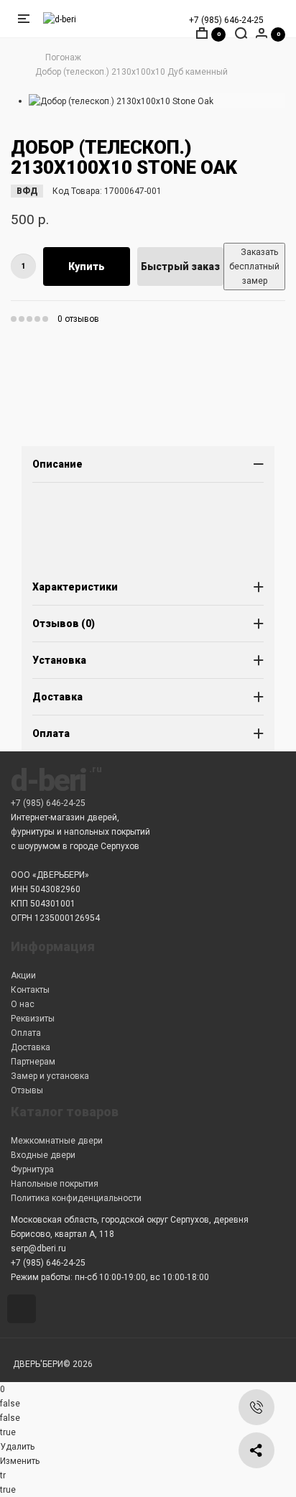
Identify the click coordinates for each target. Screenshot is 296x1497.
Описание (57, 464)
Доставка (57, 697)
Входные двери (43, 1155)
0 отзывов (78, 319)
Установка (59, 660)
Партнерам (33, 1062)
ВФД (27, 191)
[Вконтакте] (24, 1310)
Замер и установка (50, 1076)
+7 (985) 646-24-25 (226, 20)
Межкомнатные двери (57, 1141)
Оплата (51, 733)
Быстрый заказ (180, 266)
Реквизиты (33, 1019)
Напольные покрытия (54, 1184)
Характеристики (75, 587)
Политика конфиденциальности (76, 1198)
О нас (22, 1004)
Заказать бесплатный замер (254, 266)
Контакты (30, 990)
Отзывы (27, 1090)
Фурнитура (32, 1169)
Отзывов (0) (63, 623)
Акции (23, 975)
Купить (86, 266)
